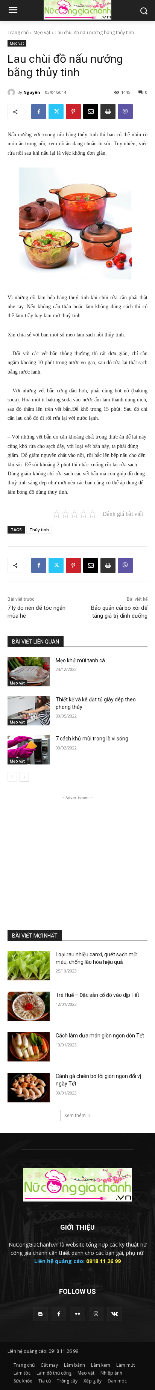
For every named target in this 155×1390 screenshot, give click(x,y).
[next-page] (24, 777)
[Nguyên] (12, 92)
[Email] (90, 111)
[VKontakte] (114, 1314)
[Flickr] (77, 1314)
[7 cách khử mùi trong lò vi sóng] (29, 749)
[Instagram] (96, 1314)
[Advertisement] (77, 849)
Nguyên (31, 92)
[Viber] (125, 111)
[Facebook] (38, 111)
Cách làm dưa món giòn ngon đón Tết (100, 1036)
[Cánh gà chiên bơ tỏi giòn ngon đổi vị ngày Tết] (29, 1087)
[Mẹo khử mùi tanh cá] (29, 671)
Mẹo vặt (41, 32)
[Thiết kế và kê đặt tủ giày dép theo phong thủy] (29, 710)
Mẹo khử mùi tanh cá (80, 660)
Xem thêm (75, 1115)
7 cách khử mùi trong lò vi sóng (92, 739)
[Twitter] (56, 111)
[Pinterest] (73, 111)
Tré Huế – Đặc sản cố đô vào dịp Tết (97, 995)
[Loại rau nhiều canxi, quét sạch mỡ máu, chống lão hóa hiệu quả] (29, 965)
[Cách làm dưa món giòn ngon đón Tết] (29, 1046)
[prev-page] (12, 777)
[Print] (107, 111)
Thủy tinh (39, 529)
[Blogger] (40, 1314)
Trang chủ (18, 32)
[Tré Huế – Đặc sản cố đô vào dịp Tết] (29, 1006)
